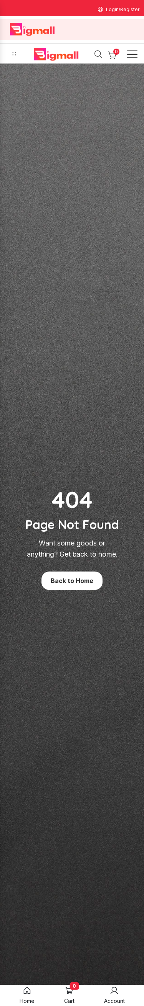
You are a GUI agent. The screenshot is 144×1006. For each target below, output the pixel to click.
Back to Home (72, 581)
